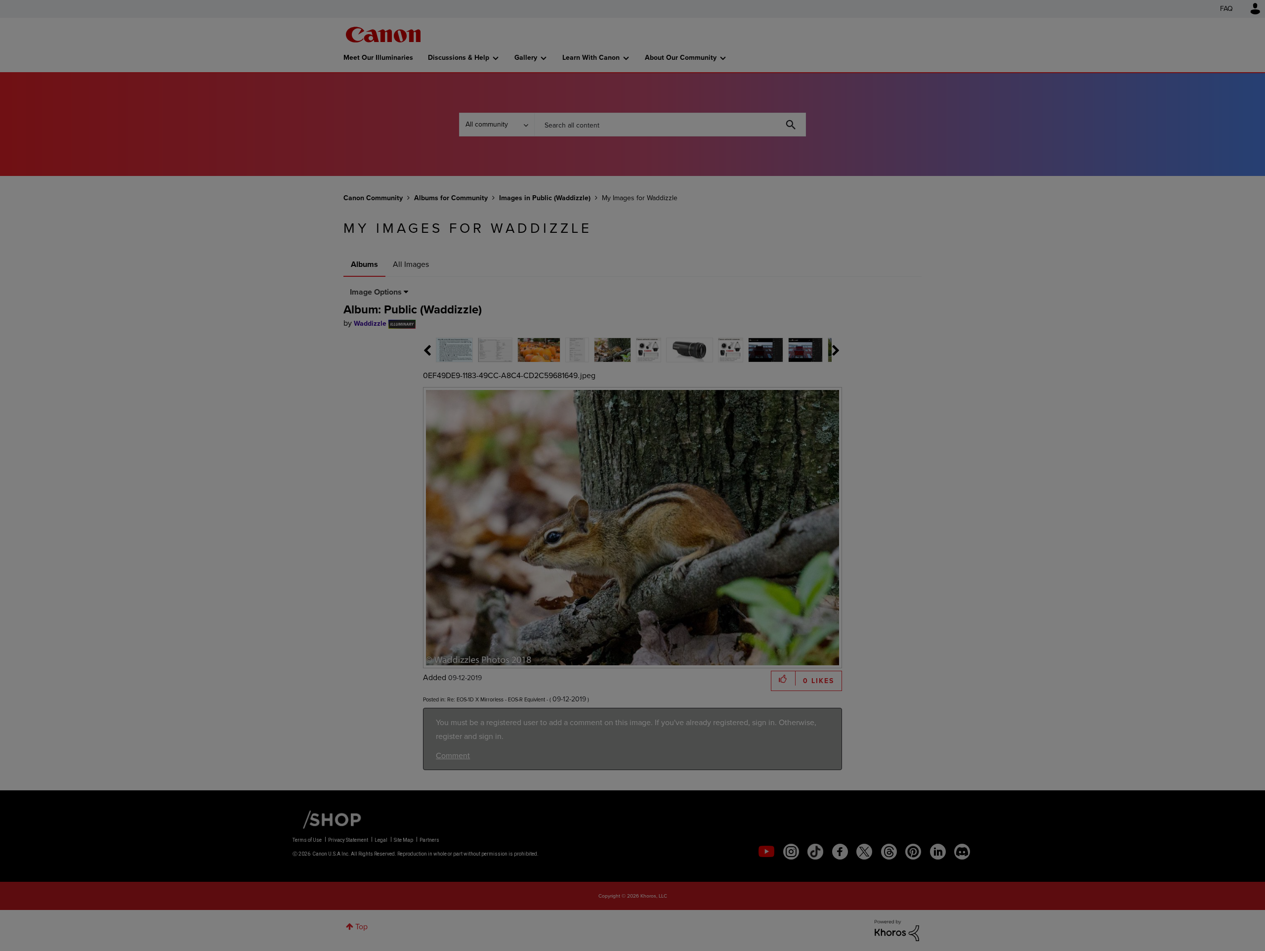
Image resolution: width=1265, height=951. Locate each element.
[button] (770, 395)
